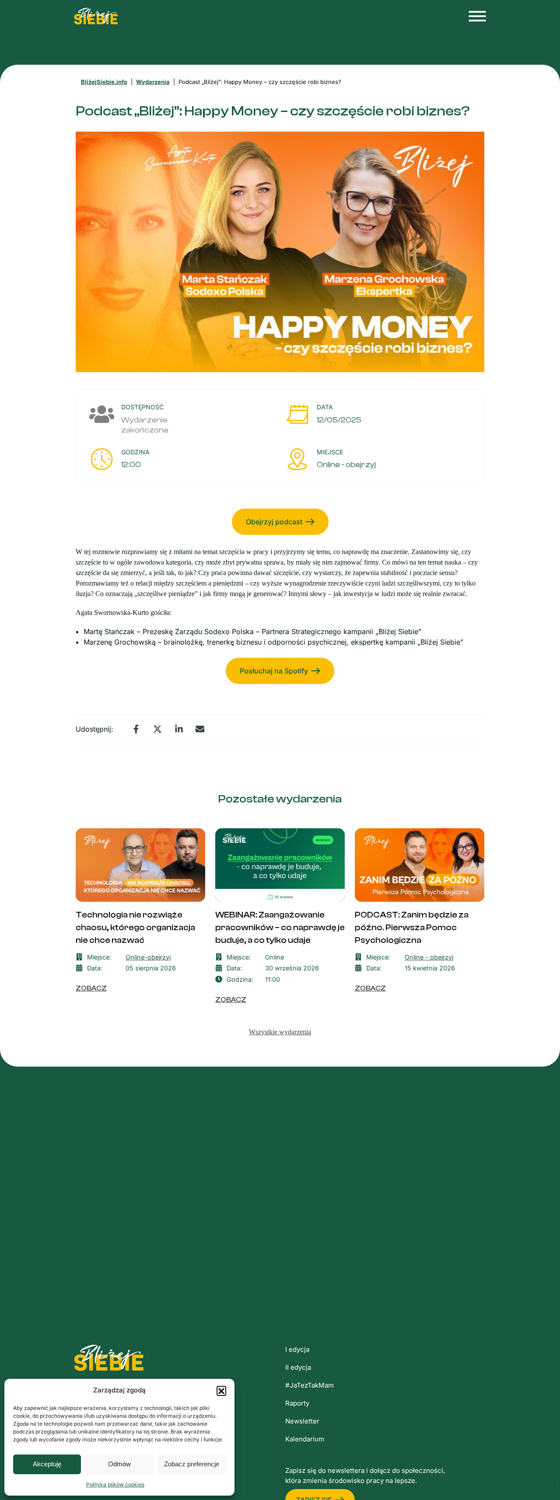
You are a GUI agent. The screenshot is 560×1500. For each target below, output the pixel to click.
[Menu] (474, 16)
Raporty (297, 1403)
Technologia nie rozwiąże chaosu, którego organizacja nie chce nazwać (135, 927)
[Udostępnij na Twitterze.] (157, 729)
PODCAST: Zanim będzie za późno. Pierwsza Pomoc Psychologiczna (412, 927)
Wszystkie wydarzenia (280, 1032)
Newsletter (302, 1421)
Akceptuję (47, 1464)
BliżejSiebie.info (104, 81)
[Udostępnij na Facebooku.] (136, 729)
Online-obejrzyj (148, 957)
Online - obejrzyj (346, 464)
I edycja (297, 1349)
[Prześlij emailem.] (200, 729)
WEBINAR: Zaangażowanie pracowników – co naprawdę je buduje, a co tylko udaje (280, 927)
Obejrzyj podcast (274, 521)
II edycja (298, 1367)
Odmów (119, 1464)
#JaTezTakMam (309, 1385)
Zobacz (91, 988)
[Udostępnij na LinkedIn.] (179, 729)
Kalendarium (304, 1439)
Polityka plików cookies (115, 1484)
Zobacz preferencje (191, 1464)
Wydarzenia (153, 81)
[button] (221, 1390)
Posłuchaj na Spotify (274, 670)
